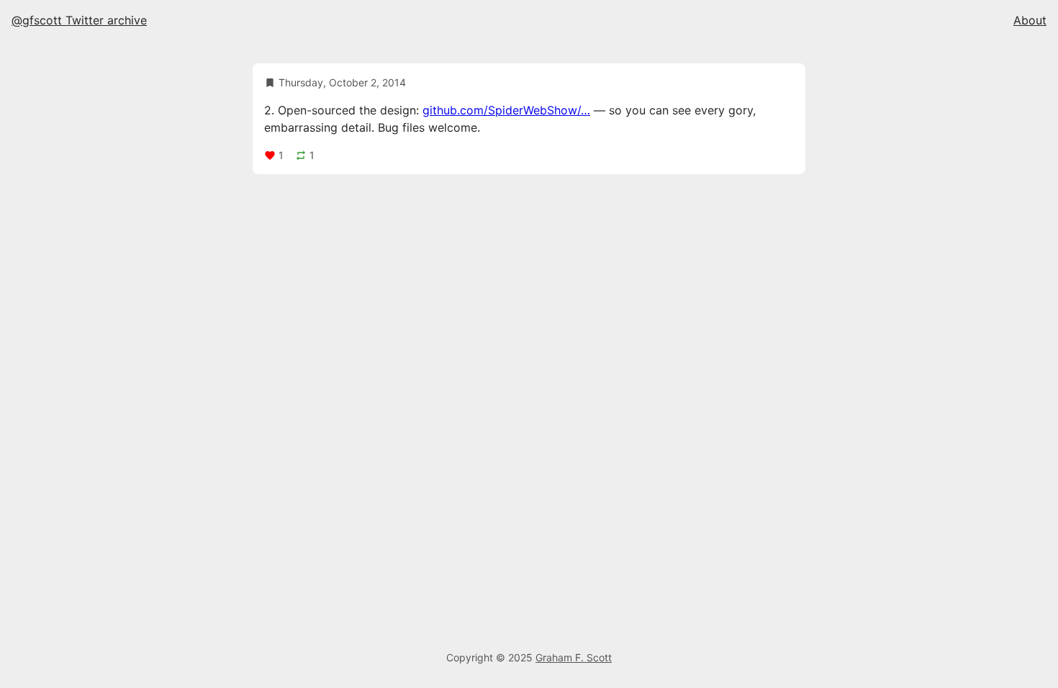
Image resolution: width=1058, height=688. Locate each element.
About (1029, 20)
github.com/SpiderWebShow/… (506, 110)
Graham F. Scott (573, 657)
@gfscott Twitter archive (79, 20)
